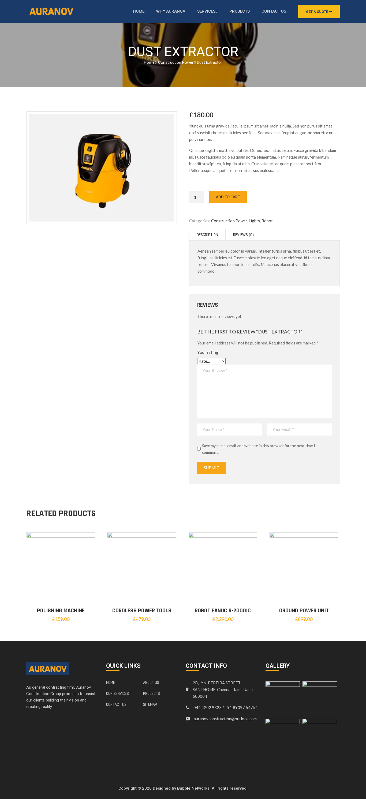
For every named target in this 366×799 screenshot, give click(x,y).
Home (138, 11)
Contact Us (274, 11)
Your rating (207, 352)
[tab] (207, 235)
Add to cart (228, 197)
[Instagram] (54, 721)
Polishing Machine (61, 610)
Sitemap (150, 704)
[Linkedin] (45, 721)
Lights (254, 220)
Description (207, 235)
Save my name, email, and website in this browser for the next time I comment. (258, 449)
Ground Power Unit (304, 610)
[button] (319, 11)
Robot (267, 220)
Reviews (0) (243, 235)
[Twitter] (37, 721)
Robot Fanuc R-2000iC (223, 610)
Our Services (117, 693)
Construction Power (175, 62)
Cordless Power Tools (141, 610)
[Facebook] (28, 721)
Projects (239, 11)
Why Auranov (170, 11)
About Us (151, 682)
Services (206, 11)
